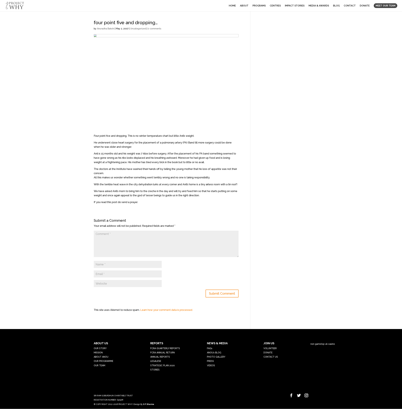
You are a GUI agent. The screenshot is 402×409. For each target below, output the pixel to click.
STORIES (155, 369)
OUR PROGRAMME (103, 361)
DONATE (365, 6)
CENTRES (275, 6)
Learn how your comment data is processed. (166, 309)
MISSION (98, 352)
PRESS (210, 361)
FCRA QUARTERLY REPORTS (165, 348)
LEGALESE (155, 361)
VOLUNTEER (270, 348)
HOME (232, 6)
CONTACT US (270, 357)
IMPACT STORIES (294, 6)
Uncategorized (138, 28)
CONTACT (350, 6)
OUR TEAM (99, 365)
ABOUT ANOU (101, 357)
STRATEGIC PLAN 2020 (162, 365)
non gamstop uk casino (322, 344)
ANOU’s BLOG (214, 352)
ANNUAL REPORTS (160, 357)
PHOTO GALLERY (216, 357)
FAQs (209, 348)
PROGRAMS (259, 6)
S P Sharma (148, 404)
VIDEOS (211, 365)
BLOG (336, 6)
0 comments (154, 28)
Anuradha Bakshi (105, 28)
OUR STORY (100, 348)
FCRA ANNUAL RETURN (162, 352)
